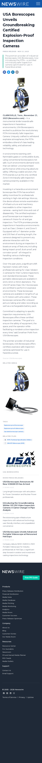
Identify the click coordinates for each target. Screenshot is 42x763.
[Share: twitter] (8, 72)
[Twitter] (7, 693)
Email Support (7, 673)
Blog (4, 631)
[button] (38, 3)
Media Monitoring (9, 606)
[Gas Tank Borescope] (21, 406)
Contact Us (6, 670)
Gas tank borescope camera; (14, 431)
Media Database (8, 600)
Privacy (22, 697)
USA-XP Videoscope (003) (15, 443)
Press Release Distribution (12, 591)
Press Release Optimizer (12, 618)
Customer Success (9, 615)
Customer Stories (9, 634)
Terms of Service (9, 697)
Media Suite (7, 597)
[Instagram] (14, 693)
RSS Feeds (6, 658)
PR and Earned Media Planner (14, 655)
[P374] (21, 113)
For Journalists (8, 649)
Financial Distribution (10, 594)
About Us (6, 628)
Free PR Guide (31, 578)
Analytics (5, 609)
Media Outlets (7, 661)
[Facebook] (4, 693)
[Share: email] (17, 72)
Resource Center (9, 646)
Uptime (30, 697)
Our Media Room (9, 637)
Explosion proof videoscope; (14, 428)
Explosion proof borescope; (13, 425)
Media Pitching (8, 603)
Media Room (7, 612)
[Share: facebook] (4, 72)
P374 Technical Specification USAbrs (19, 440)
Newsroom (6, 652)
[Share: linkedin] (13, 72)
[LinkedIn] (10, 693)
